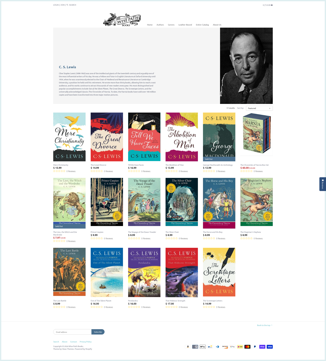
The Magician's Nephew (250, 232)
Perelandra (133, 300)
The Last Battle (59, 300)
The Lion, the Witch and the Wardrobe (65, 233)
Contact (73, 341)
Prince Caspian (97, 232)
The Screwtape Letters (212, 300)
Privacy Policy (85, 341)
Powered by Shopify (83, 349)
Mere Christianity (60, 165)
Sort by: (240, 108)
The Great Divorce (98, 165)
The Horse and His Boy (212, 232)
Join (62, 5)
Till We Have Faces (136, 165)
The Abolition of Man (175, 165)
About (64, 341)
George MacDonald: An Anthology (218, 165)
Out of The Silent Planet (101, 300)
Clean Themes (68, 349)
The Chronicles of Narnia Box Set (254, 165)
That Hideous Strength (175, 300)
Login (56, 5)
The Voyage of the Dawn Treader (142, 232)
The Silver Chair (172, 232)
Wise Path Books (76, 346)
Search (56, 341)
